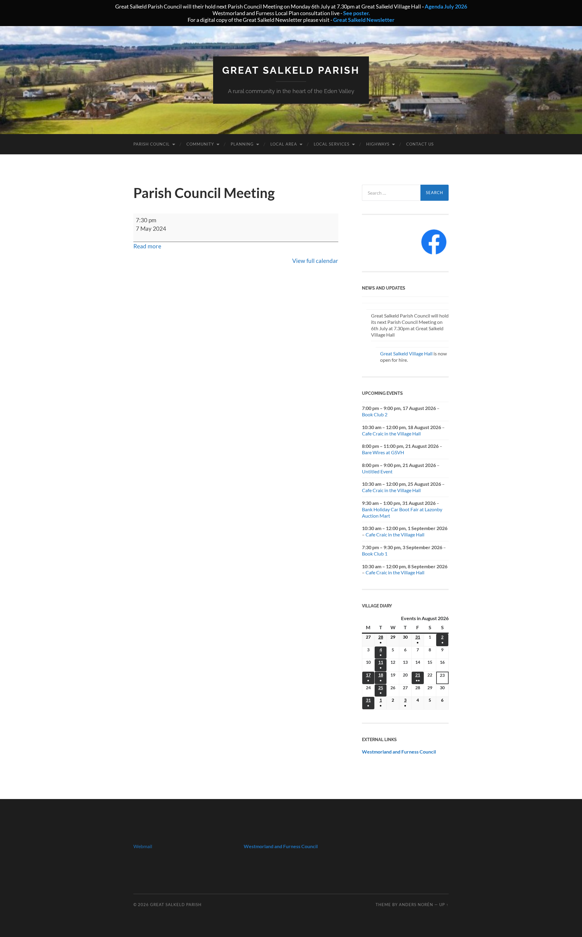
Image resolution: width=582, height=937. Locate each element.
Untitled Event (377, 471)
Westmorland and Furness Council (399, 751)
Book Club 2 (374, 414)
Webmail (142, 846)
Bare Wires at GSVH (383, 452)
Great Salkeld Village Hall (406, 353)
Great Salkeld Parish (291, 70)
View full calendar (315, 260)
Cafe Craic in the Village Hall (391, 433)
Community (200, 144)
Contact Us (420, 144)
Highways (378, 144)
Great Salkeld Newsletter (363, 19)
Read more (147, 246)
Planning (242, 144)
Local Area (283, 144)
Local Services (332, 144)
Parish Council (151, 144)
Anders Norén (416, 904)
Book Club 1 (374, 553)
